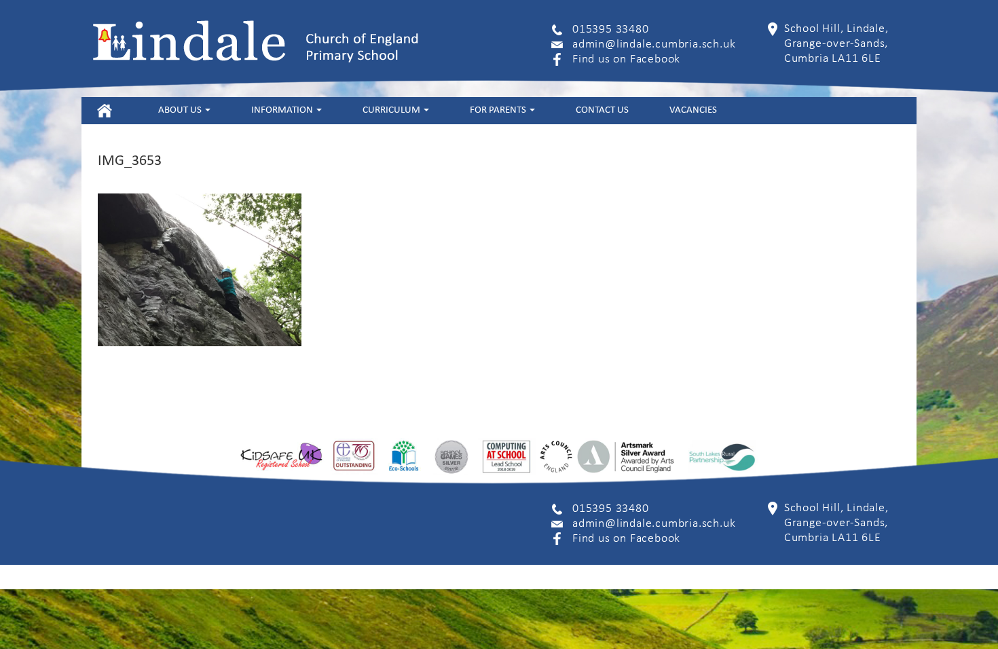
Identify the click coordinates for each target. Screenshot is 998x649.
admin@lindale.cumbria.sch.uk (653, 44)
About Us (181, 110)
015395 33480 (610, 29)
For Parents (499, 110)
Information (283, 110)
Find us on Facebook (626, 59)
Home (104, 110)
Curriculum (392, 110)
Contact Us (602, 110)
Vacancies (693, 110)
